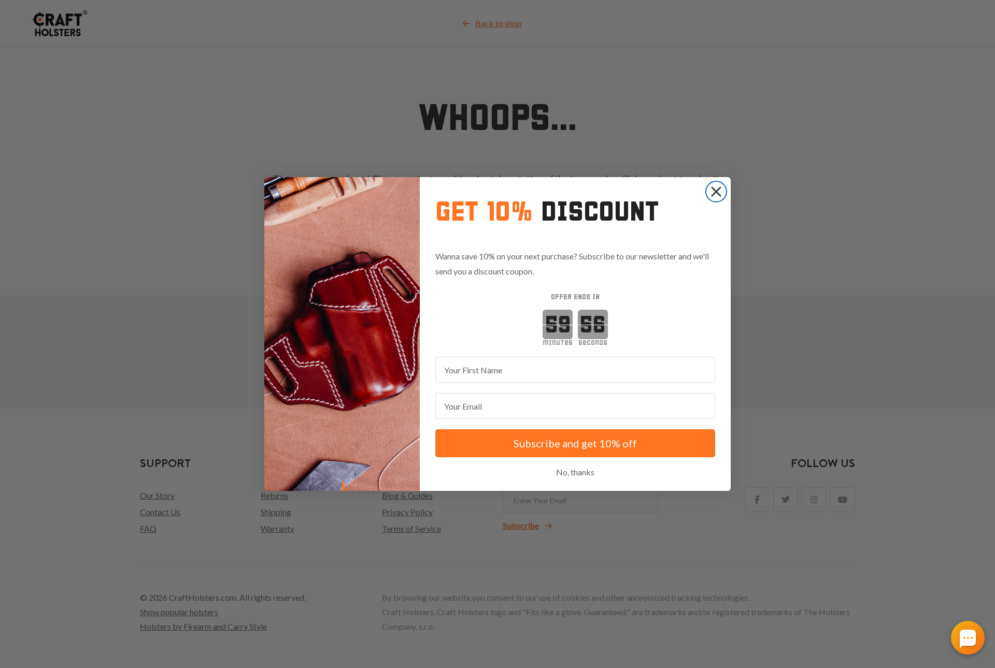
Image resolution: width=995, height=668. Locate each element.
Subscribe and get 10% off (575, 443)
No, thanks (575, 472)
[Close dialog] (716, 191)
